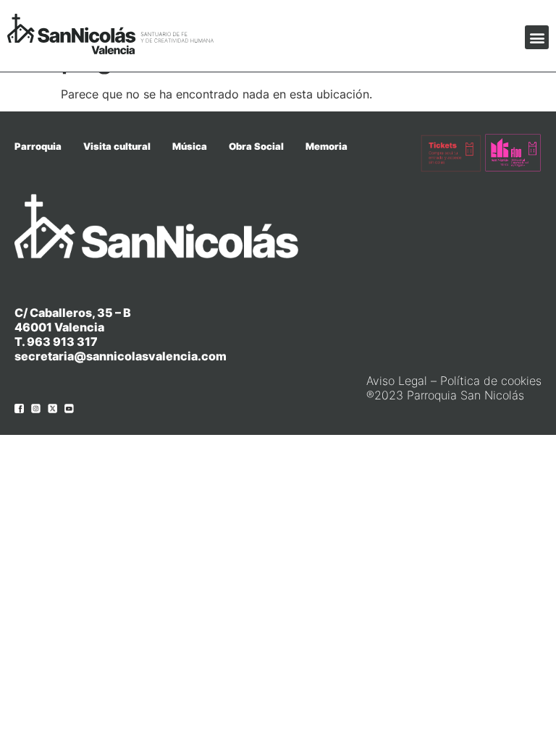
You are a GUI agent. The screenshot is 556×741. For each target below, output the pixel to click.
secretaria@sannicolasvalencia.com (120, 356)
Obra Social (256, 146)
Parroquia (38, 146)
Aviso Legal (396, 380)
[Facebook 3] (19, 408)
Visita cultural (117, 146)
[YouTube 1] (69, 408)
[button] (537, 37)
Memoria (327, 146)
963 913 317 (62, 341)
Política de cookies (491, 380)
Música (189, 146)
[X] (52, 408)
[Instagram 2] (36, 408)
